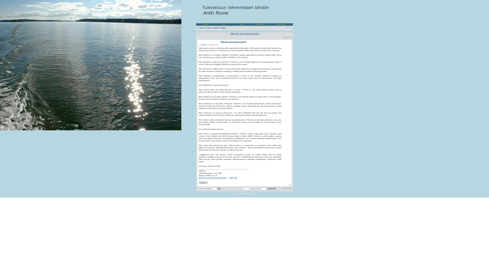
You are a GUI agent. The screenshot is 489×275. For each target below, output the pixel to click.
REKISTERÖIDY (260, 24)
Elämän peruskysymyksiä (244, 33)
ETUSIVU (205, 24)
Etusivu (202, 28)
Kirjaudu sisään (281, 24)
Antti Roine (203, 45)
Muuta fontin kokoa (290, 27)
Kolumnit (209, 28)
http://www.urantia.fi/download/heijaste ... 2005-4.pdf (218, 178)
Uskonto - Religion (219, 28)
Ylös (289, 185)
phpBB (244, 193)
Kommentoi (202, 182)
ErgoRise (251, 193)
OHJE (223, 24)
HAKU (242, 24)
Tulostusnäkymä (285, 27)
